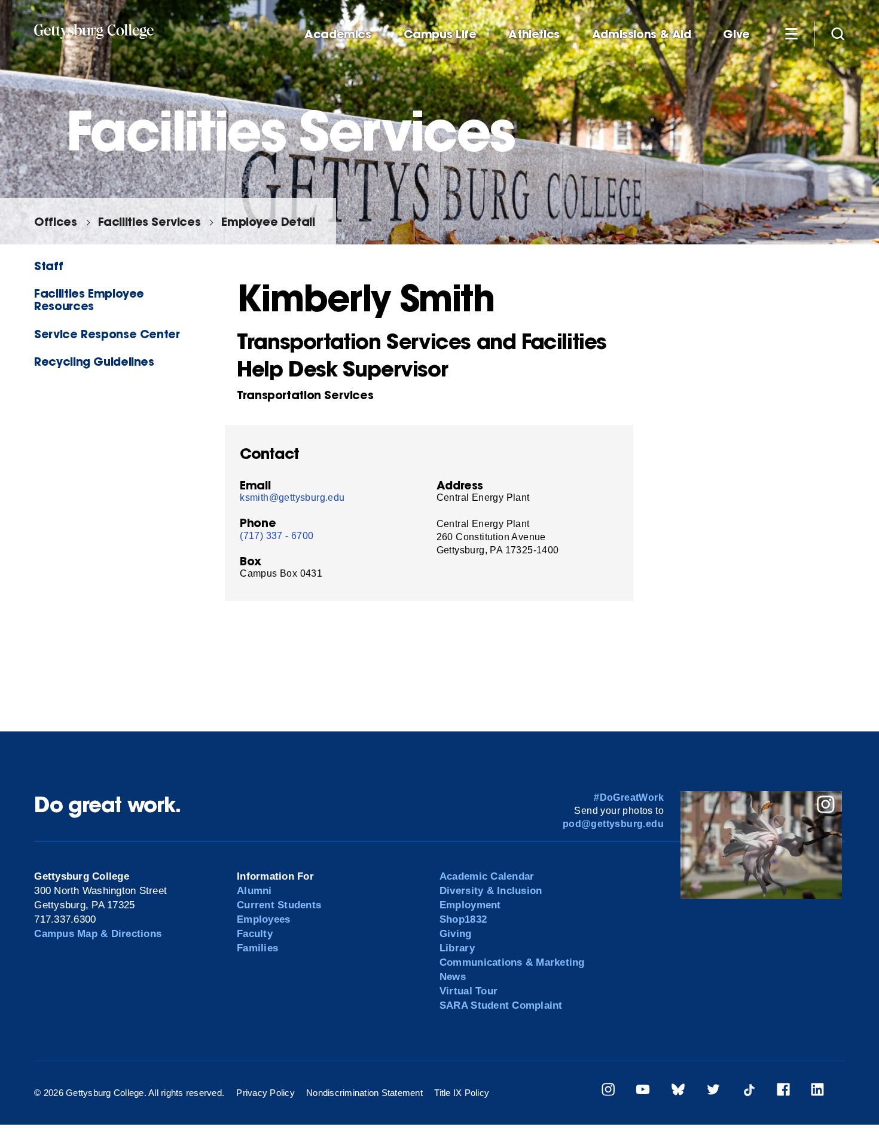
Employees (263, 919)
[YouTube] (643, 1091)
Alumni (254, 890)
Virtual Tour (468, 991)
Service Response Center (106, 333)
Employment (470, 905)
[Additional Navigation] (791, 33)
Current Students (279, 905)
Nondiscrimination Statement (364, 1093)
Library (457, 948)
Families (257, 948)
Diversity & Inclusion (490, 890)
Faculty (255, 933)
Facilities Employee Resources (89, 299)
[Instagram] (608, 1091)
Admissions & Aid (641, 34)
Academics (337, 34)
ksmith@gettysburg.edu (292, 497)
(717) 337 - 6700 (276, 536)
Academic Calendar (486, 876)
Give (736, 34)
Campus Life (440, 34)
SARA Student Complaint (501, 1005)
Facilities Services (149, 221)
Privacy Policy (265, 1093)
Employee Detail (268, 221)
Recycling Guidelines (94, 361)
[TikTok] (748, 1091)
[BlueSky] (678, 1091)
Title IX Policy (461, 1093)
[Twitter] (713, 1091)
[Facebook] (783, 1091)
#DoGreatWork (629, 797)
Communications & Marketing (512, 962)
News (452, 976)
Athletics (534, 34)
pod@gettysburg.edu (613, 824)
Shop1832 (463, 919)
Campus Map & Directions (97, 933)
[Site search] (837, 33)
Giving (455, 933)
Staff (48, 265)
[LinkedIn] (817, 1091)
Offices (55, 221)
